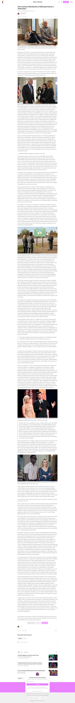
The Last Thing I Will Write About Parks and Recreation (31, 670)
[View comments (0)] (23, 17)
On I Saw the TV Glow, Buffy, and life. (25, 656)
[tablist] (22, 638)
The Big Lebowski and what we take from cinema (30, 663)
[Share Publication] (61, 2)
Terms (40, 695)
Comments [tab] (20, 638)
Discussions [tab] (26, 652)
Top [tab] (18, 652)
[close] (48, 673)
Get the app (43, 697)
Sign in (71, 2)
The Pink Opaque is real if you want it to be (28, 655)
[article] (37, 657)
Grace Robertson (25, 658)
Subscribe (66, 2)
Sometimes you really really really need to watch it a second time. (30, 664)
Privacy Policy (46, 688)
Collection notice (45, 695)
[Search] (59, 2)
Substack (32, 700)
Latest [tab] (22, 652)
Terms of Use (43, 686)
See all (19, 678)
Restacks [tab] (24, 638)
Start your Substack (34, 697)
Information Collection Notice (37, 688)
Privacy (37, 695)
